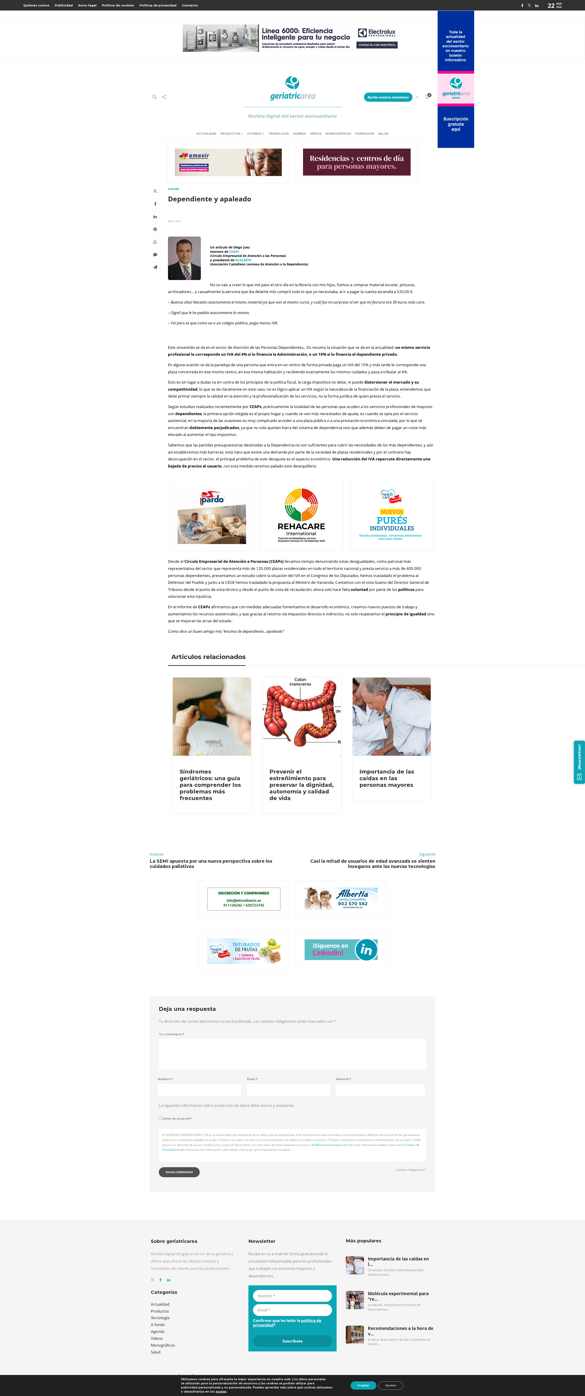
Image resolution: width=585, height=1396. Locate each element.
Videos (157, 1338)
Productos (230, 133)
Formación (364, 133)
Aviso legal (87, 5)
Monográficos (338, 133)
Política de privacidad (158, 5)
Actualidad (206, 133)
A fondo (254, 133)
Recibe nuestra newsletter (388, 97)
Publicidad (64, 5)
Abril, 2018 (174, 221)
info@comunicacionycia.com (330, 1145)
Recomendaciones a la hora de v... (400, 1331)
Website (343, 1079)
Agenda (299, 133)
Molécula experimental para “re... (398, 1296)
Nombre (165, 1079)
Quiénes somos (36, 5)
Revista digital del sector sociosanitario (292, 116)
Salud (383, 133)
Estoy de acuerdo (177, 1119)
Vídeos (315, 133)
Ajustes (390, 1385)
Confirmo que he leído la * (287, 1322)
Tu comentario (171, 1034)
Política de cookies (118, 5)
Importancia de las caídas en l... (398, 1261)
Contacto (190, 5)
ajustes (221, 1392)
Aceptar (363, 1385)
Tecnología (279, 133)
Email (252, 1079)
